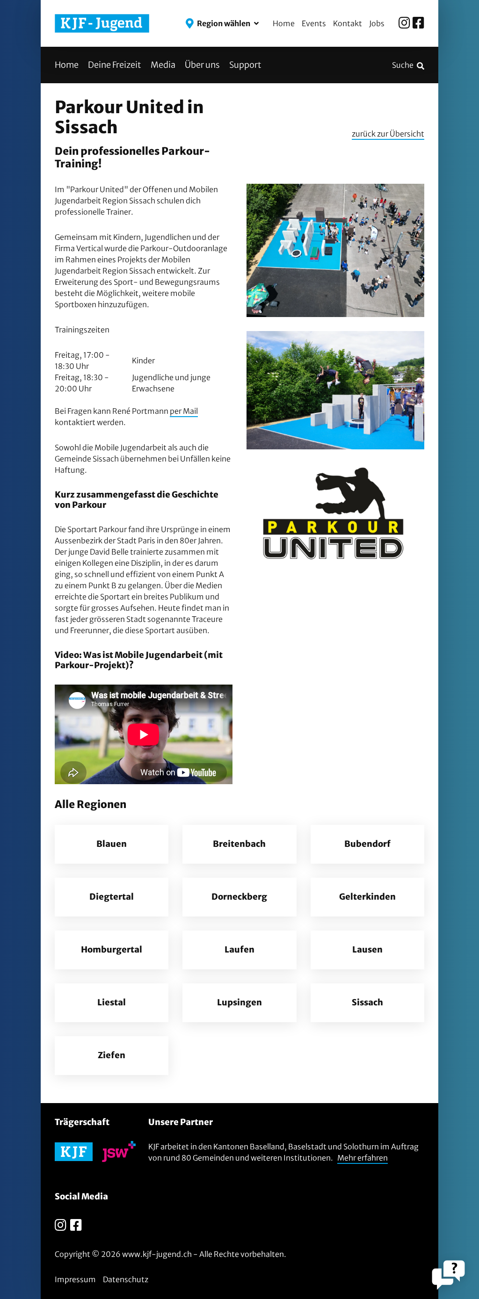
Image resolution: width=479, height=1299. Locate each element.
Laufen (239, 950)
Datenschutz (125, 1279)
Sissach (367, 1002)
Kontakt (347, 23)
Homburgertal (111, 950)
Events (314, 23)
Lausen (367, 950)
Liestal (111, 1002)
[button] (222, 23)
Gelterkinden (367, 897)
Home (284, 23)
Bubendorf (367, 844)
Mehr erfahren (362, 1157)
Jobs (377, 23)
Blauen (111, 844)
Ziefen (111, 1055)
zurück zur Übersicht (388, 133)
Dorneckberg (239, 897)
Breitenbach (239, 844)
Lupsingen (239, 1002)
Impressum (75, 1279)
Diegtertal (111, 897)
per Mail (184, 411)
